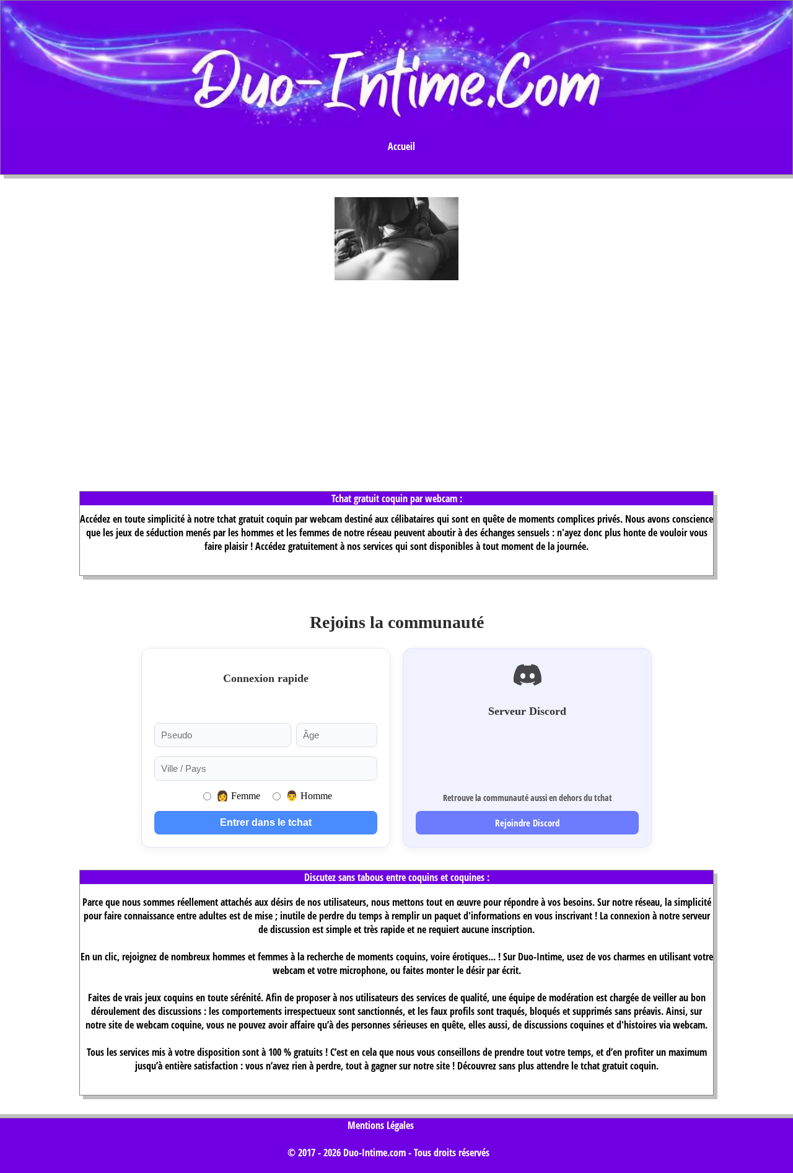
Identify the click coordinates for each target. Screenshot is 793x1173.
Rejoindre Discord (527, 823)
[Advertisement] (396, 376)
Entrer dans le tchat (266, 822)
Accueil (401, 146)
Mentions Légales (381, 1125)
